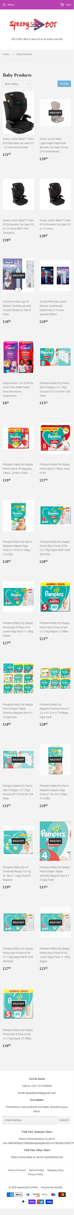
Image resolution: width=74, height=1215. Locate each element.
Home (6, 54)
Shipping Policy (55, 1170)
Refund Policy (36, 1170)
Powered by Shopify (51, 1187)
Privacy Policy (35, 1174)
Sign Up (64, 1120)
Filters (64, 83)
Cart (68, 4)
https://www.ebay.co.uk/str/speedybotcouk (37, 1157)
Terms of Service (17, 1170)
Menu (11, 4)
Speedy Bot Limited (27, 1187)
